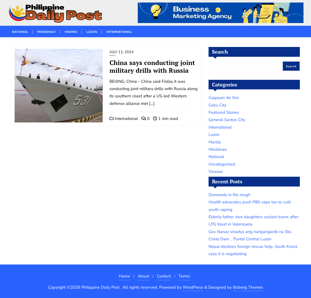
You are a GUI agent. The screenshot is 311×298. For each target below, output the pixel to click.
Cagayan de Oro (224, 97)
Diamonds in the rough (229, 194)
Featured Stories (224, 112)
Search (220, 51)
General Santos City (227, 119)
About (143, 276)
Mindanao (218, 149)
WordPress (193, 287)
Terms (184, 276)
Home (124, 276)
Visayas (216, 171)
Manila (215, 142)
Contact (164, 276)
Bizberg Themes (248, 287)
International (126, 118)
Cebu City (217, 105)
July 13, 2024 (122, 51)
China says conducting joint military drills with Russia (152, 66)
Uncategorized (222, 164)
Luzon (214, 134)
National (216, 156)
